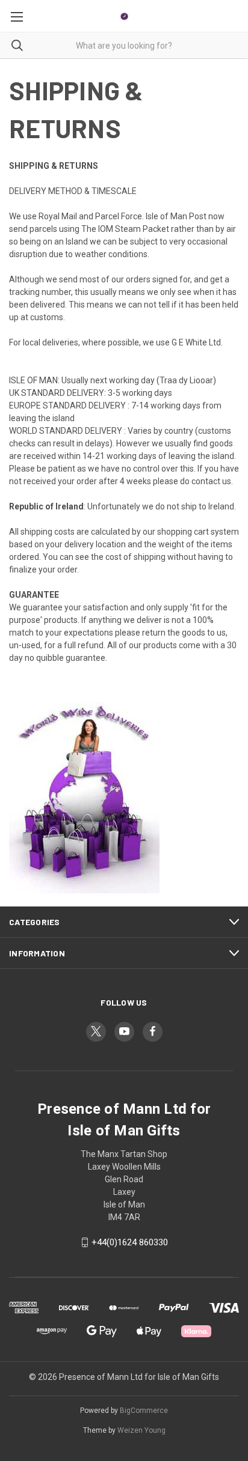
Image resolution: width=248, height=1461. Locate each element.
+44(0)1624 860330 (129, 1242)
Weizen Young (141, 1430)
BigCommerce (144, 1410)
